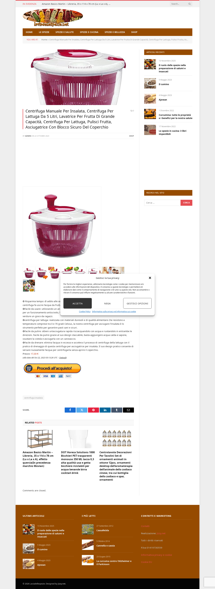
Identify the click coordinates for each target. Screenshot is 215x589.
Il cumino (164, 84)
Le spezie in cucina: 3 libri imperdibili (172, 132)
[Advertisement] (78, 164)
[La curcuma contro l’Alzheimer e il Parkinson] (88, 560)
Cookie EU (146, 561)
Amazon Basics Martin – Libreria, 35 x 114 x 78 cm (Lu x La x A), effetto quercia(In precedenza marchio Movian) (77, 4)
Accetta (78, 303)
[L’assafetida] (88, 529)
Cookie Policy (85, 311)
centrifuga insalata (33, 397)
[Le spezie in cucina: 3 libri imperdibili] (150, 130)
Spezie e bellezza (115, 32)
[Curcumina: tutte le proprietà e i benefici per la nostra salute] (150, 114)
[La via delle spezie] (53, 17)
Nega (107, 303)
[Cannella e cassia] (88, 545)
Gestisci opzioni (137, 303)
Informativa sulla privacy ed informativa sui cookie (114, 311)
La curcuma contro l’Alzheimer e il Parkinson (113, 563)
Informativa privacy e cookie (156, 554)
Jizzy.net (161, 533)
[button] (150, 277)
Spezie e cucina (89, 32)
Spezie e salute (65, 32)
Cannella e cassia (105, 545)
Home (29, 32)
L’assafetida (102, 530)
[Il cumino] (150, 83)
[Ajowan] (150, 99)
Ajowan (163, 99)
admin (28, 136)
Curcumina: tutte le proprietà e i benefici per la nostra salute (175, 116)
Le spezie (44, 32)
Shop (134, 32)
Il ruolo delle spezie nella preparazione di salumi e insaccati (172, 68)
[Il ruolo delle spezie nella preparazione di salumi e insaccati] (150, 64)
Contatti (145, 526)
